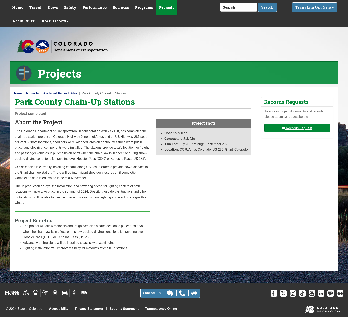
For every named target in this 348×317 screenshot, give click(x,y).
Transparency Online (161, 308)
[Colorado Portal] (323, 308)
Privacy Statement (89, 308)
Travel (35, 7)
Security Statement (124, 308)
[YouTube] (312, 293)
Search (267, 7)
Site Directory (53, 21)
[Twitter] (283, 293)
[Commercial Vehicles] (84, 293)
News (53, 7)
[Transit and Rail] (36, 293)
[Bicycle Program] (26, 293)
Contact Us (152, 293)
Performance (94, 7)
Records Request (298, 128)
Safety (70, 7)
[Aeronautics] (45, 293)
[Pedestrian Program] (74, 293)
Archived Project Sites (60, 93)
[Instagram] (293, 293)
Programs (144, 7)
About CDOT (23, 21)
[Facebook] (274, 293)
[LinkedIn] (321, 293)
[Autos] (65, 293)
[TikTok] (302, 293)
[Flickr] (340, 293)
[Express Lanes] (12, 293)
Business (121, 7)
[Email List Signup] (331, 293)
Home (17, 7)
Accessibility (58, 308)
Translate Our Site (313, 7)
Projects (166, 7)
